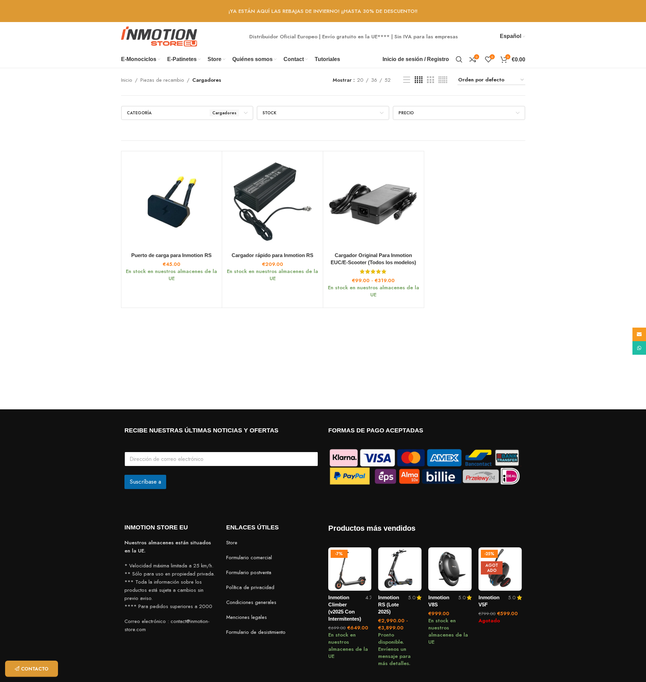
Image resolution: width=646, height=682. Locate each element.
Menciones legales (246, 617)
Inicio (126, 80)
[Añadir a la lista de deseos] (362, 555)
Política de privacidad (250, 587)
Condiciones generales (251, 602)
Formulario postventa (248, 572)
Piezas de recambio (162, 80)
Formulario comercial (249, 557)
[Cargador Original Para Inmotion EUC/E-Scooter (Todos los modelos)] (373, 202)
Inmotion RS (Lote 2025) (388, 605)
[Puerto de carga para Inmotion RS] (172, 202)
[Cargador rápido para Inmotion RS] (272, 202)
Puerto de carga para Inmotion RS (171, 255)
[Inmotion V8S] (450, 569)
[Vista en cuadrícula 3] (430, 80)
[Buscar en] (459, 59)
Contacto (34, 668)
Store (231, 542)
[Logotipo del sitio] (159, 36)
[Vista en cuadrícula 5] (442, 80)
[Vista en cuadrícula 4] (419, 80)
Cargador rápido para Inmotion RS (272, 255)
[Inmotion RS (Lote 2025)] (400, 569)
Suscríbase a (145, 482)
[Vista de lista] (406, 80)
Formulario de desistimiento (256, 632)
